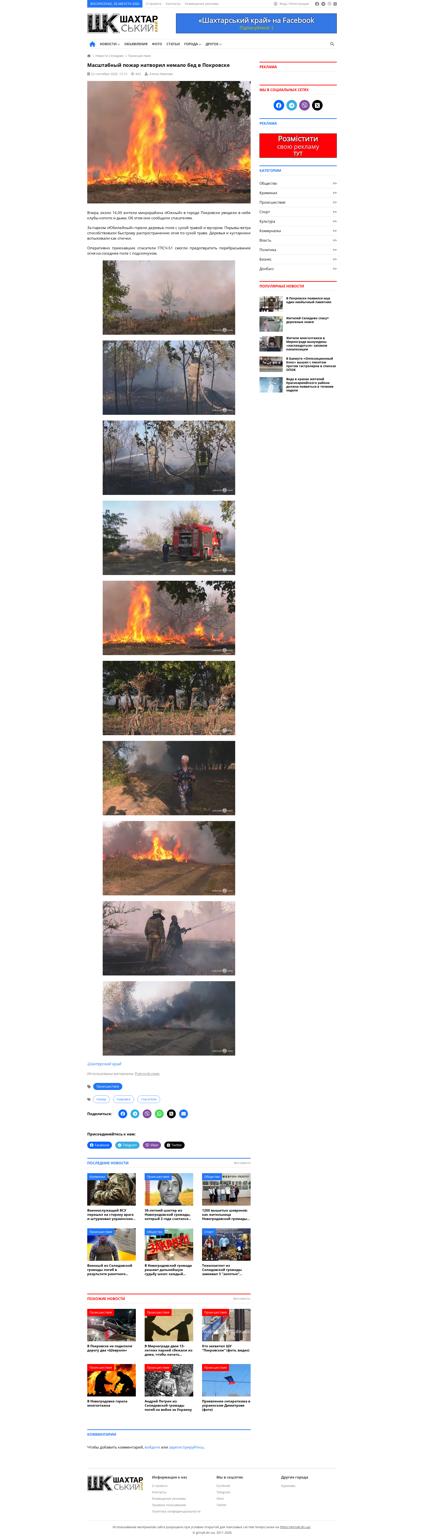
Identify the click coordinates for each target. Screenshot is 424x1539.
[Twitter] (171, 1113)
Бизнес (298, 259)
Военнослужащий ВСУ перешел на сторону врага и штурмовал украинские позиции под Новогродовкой (110, 1214)
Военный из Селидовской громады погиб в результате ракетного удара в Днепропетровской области (111, 1269)
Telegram (223, 1492)
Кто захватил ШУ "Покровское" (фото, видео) (225, 1348)
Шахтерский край (104, 1063)
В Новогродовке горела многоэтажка (107, 1403)
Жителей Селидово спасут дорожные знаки (307, 320)
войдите (152, 1447)
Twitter (221, 1505)
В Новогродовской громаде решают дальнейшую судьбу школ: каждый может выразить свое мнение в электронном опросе (168, 1269)
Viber (220, 1498)
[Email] (183, 1113)
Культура (298, 221)
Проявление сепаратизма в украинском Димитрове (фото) (226, 1405)
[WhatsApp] (159, 1113)
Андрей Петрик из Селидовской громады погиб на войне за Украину (168, 1405)
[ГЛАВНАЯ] (92, 44)
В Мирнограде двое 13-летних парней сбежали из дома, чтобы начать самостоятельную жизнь (168, 1350)
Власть (298, 240)
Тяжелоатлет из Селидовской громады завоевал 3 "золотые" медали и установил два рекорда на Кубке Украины (226, 1269)
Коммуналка (298, 230)
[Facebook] (122, 1113)
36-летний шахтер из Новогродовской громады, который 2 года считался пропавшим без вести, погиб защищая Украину (168, 1214)
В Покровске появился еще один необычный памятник (308, 300)
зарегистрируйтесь (186, 1447)
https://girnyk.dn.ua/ (295, 1527)
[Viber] (147, 1113)
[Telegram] (135, 1113)
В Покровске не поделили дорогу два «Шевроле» (109, 1348)
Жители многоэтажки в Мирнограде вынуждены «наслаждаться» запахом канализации (306, 343)
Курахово (288, 1486)
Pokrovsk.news (147, 1073)
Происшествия (108, 1086)
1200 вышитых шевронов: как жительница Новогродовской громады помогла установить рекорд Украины (225, 1214)
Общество (212, 1176)
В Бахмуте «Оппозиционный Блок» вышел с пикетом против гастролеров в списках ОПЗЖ (311, 364)
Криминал (97, 1176)
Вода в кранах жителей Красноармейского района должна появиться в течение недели (309, 384)
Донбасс (298, 268)
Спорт (209, 1232)
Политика (298, 249)
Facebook (223, 1486)
